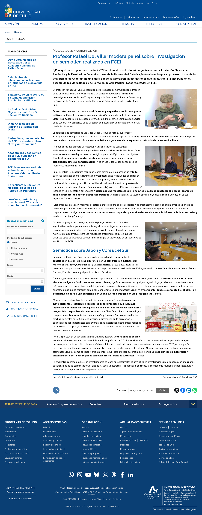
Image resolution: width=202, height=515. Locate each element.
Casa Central (117, 488)
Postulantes (116, 17)
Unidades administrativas (93, 462)
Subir (56, 390)
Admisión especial (51, 436)
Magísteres (10, 444)
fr (152, 3)
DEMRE (46, 427)
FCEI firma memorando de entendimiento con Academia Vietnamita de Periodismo (25, 172)
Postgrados (64, 24)
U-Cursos (119, 3)
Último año (17, 259)
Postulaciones (49, 431)
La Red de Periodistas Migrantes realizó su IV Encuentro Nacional (22, 112)
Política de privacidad (109, 506)
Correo (140, 3)
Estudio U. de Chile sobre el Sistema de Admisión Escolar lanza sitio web (26, 97)
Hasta (10, 276)
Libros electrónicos (168, 440)
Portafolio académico (169, 453)
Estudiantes (133, 17)
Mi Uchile (130, 3)
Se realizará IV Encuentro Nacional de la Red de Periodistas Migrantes (24, 188)
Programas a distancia (15, 462)
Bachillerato (10, 431)
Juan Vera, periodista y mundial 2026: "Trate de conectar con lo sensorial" (25, 202)
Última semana (19, 248)
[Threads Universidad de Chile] (114, 475)
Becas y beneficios (52, 444)
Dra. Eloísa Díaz (93, 492)
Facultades (102, 3)
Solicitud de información (20, 498)
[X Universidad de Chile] (105, 475)
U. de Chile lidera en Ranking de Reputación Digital (23, 126)
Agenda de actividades (131, 431)
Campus (59, 492)
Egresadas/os (190, 17)
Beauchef (80, 492)
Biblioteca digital (167, 431)
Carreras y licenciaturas (16, 427)
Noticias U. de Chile (23, 302)
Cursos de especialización (17, 453)
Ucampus (174, 427)
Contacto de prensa (24, 309)
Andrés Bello (69, 492)
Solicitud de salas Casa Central (173, 462)
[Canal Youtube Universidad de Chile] (88, 475)
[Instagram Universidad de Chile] (80, 475)
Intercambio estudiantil (54, 449)
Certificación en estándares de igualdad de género (175, 509)
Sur (121, 492)
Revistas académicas (168, 449)
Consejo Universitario (92, 431)
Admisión (12, 24)
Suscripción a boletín (25, 316)
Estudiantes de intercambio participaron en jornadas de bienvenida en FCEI (25, 81)
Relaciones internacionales (94, 457)
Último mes (17, 253)
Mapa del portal (104, 499)
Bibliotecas (154, 24)
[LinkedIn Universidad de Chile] (131, 475)
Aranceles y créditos (52, 440)
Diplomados (10, 436)
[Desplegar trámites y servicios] (193, 404)
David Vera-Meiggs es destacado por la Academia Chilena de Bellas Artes (22, 64)
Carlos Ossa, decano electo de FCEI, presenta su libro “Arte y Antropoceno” (26, 141)
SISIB (67, 506)
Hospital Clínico (89, 449)
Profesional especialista (16, 449)
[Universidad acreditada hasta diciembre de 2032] (170, 495)
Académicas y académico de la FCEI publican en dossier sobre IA (24, 155)
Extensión (126, 24)
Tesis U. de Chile (166, 444)
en (148, 3)
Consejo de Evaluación (92, 440)
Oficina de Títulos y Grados (56, 453)
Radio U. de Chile (128, 440)
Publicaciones (126, 457)
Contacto (117, 499)
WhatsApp (194, 390)
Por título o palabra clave (20, 226)
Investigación (96, 24)
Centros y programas (91, 453)
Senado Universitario (91, 436)
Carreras (37, 24)
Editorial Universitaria (130, 462)
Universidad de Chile (79, 506)
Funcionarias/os (171, 17)
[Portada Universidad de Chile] (23, 9)
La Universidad (185, 24)
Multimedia (125, 436)
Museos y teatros (128, 449)
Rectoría (85, 427)
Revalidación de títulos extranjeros (54, 459)
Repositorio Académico (169, 436)
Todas (14, 242)
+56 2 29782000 (69, 499)
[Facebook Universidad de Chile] (122, 475)
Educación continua (13, 457)
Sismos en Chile (166, 457)
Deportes (124, 444)
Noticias (18, 32)
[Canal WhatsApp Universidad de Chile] (71, 475)
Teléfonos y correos (87, 499)
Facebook (182, 390)
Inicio (7, 32)
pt (157, 3)
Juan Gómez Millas (109, 492)
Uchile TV (143, 440)
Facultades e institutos (92, 444)
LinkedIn (188, 390)
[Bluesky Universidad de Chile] (97, 475)
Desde (10, 265)
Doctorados (10, 440)
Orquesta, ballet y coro (131, 453)
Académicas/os (151, 17)
